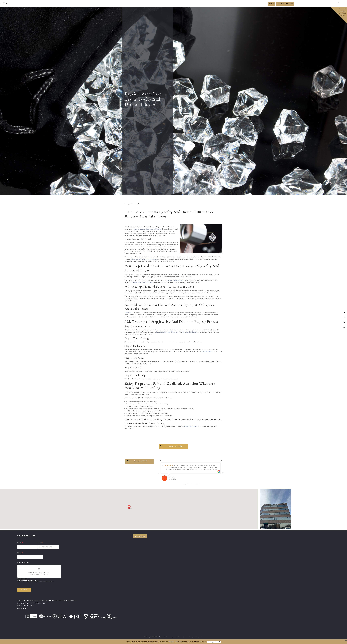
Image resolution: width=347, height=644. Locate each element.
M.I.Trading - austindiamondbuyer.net (165, 637)
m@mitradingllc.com (25, 606)
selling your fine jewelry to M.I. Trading (143, 259)
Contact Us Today (175, 446)
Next (223, 473)
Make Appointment (214, 642)
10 (200, 484)
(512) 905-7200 (173, 642)
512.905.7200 (21, 609)
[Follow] (339, 2)
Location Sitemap (189, 637)
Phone (40, 543)
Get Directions (140, 536)
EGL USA (47, 616)
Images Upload (23, 562)
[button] (130, 507)
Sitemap (180, 637)
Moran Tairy (129, 313)
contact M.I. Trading (190, 426)
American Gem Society (189, 332)
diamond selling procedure (175, 280)
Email (20, 553)
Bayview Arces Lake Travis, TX (142, 282)
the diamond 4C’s (207, 352)
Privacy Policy (199, 637)
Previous (158, 473)
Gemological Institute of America (166, 332)
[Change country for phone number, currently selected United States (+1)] (39, 547)
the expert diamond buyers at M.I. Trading (148, 229)
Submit (24, 590)
